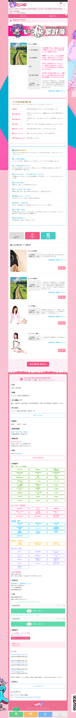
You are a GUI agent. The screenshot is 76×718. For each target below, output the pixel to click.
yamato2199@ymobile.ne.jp (19, 654)
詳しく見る (62, 268)
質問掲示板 (59, 15)
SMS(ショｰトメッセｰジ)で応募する (20, 638)
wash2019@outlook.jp (17, 671)
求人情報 (24, 16)
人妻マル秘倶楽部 (17, 12)
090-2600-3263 (18, 635)
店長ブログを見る (38, 415)
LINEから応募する (38, 611)
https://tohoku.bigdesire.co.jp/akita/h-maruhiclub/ (26, 697)
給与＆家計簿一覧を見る (38, 364)
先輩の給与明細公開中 (38, 458)
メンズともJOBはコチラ (38, 686)
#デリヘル (63, 91)
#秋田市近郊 (51, 91)
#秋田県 (58, 91)
